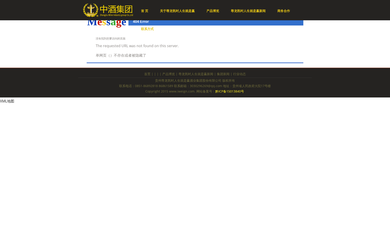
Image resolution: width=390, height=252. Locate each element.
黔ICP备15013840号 (230, 91)
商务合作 (283, 11)
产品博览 (213, 11)
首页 (147, 74)
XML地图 (7, 101)
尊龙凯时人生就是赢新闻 (248, 11)
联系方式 (147, 29)
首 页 (144, 11)
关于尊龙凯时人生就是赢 (177, 11)
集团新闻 (223, 74)
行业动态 (239, 74)
